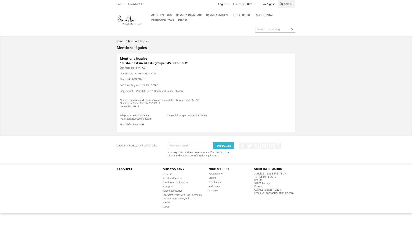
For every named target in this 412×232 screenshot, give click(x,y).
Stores (166, 206)
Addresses (214, 186)
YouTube (264, 146)
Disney (182, 19)
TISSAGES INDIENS (217, 15)
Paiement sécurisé (172, 190)
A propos (167, 186)
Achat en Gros (161, 15)
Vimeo (271, 146)
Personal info (215, 173)
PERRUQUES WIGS (162, 19)
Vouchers (213, 190)
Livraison (167, 173)
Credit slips (214, 182)
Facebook (242, 146)
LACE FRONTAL (263, 15)
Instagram (278, 146)
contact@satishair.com (280, 193)
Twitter (249, 146)
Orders (212, 177)
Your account (218, 169)
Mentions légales (172, 178)
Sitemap (167, 202)
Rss (256, 146)
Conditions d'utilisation (175, 182)
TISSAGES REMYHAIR (189, 15)
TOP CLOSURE (242, 15)
